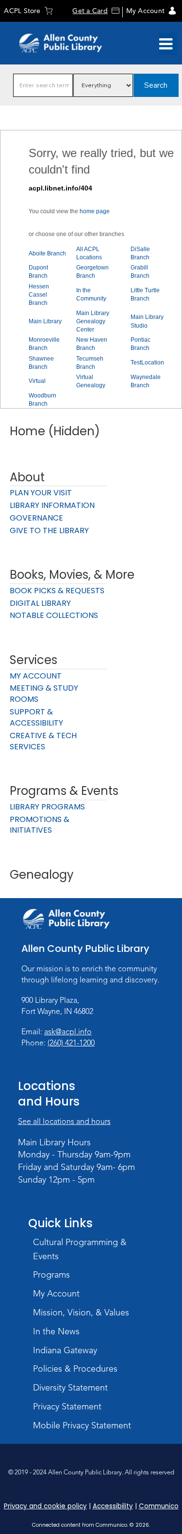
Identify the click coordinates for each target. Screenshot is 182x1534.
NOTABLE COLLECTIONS (54, 615)
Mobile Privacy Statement (82, 1425)
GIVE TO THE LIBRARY (49, 530)
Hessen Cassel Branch (39, 294)
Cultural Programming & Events (80, 1249)
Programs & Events (64, 791)
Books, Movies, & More (72, 575)
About (27, 477)
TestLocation (147, 362)
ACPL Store (22, 11)
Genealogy (42, 875)
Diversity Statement (70, 1387)
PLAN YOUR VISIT (41, 492)
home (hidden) (55, 431)
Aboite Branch (47, 253)
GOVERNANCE (36, 517)
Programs (51, 1274)
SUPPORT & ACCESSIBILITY (36, 717)
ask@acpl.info (68, 1032)
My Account (145, 11)
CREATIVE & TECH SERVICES (43, 741)
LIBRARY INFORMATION (52, 505)
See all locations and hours (64, 1121)
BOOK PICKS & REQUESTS (57, 590)
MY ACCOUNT (36, 675)
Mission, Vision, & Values (81, 1312)
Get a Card (89, 11)
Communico (159, 1506)
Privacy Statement (67, 1406)
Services (33, 660)
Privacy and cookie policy (45, 1506)
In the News (56, 1331)
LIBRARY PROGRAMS (47, 806)
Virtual (37, 381)
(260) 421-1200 (71, 1043)
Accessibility (113, 1506)
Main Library (45, 321)
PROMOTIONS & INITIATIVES (39, 825)
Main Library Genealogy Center (92, 321)
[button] (165, 44)
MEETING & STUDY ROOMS (44, 693)
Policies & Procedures (75, 1368)
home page (95, 211)
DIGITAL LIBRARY (40, 603)
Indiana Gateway (65, 1350)
